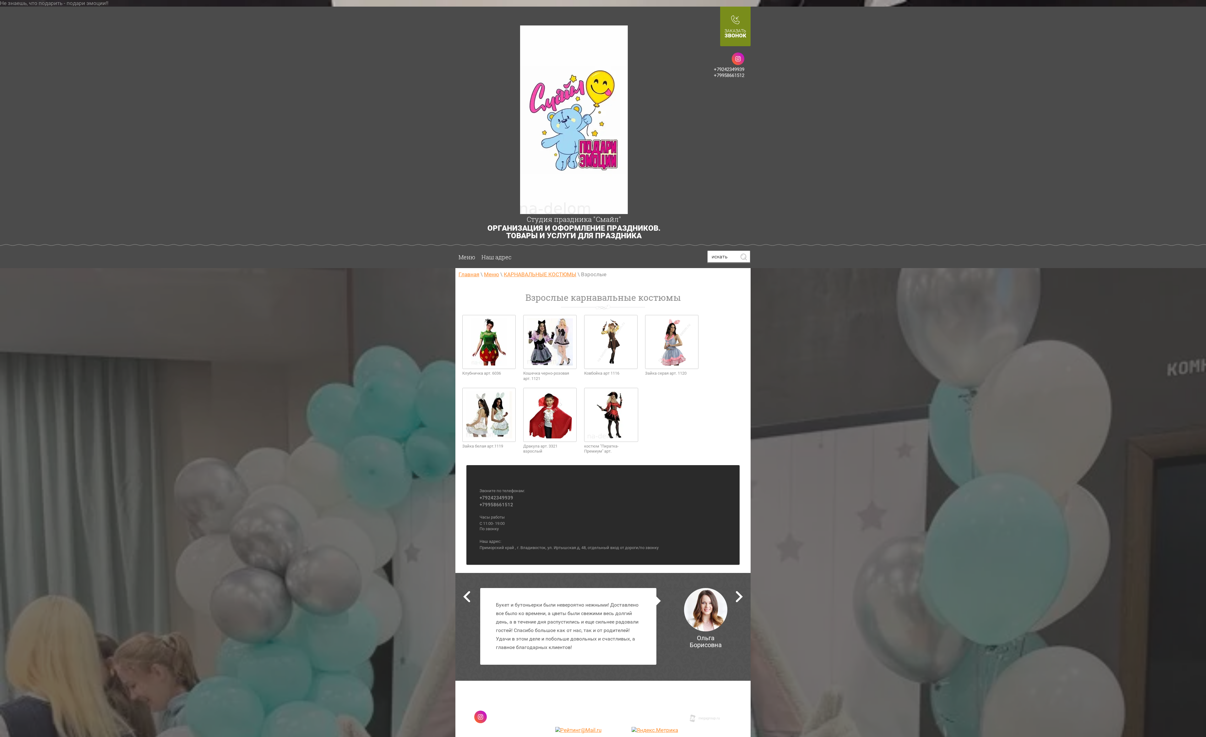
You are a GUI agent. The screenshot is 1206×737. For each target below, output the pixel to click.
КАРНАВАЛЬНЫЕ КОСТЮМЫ (540, 274)
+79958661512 (729, 75)
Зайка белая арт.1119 (482, 446)
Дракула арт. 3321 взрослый (540, 449)
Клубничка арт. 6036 (481, 373)
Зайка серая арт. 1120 (666, 373)
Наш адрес (496, 257)
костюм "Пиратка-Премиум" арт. (601, 449)
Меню (467, 257)
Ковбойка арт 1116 (601, 373)
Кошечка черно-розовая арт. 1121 (546, 376)
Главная (469, 274)
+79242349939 (729, 69)
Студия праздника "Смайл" (574, 219)
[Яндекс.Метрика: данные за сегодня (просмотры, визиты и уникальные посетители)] (655, 730)
